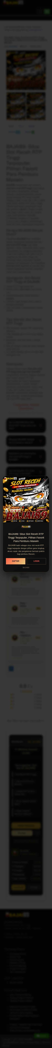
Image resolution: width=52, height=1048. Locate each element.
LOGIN (36, 561)
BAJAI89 (26, 568)
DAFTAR (15, 561)
